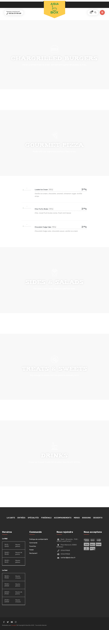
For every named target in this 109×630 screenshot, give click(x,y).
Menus (77, 518)
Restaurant (33, 553)
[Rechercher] (95, 13)
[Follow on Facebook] (4, 622)
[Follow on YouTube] (11, 622)
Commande (33, 543)
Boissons (86, 518)
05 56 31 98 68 (15, 13)
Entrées (21, 518)
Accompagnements (62, 518)
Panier (31, 550)
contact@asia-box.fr (68, 558)
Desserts (97, 518)
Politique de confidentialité (38, 539)
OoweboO (13, 625)
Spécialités (33, 518)
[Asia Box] (54, 8)
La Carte (11, 518)
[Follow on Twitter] (7, 622)
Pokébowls (46, 518)
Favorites (32, 546)
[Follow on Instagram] (15, 622)
